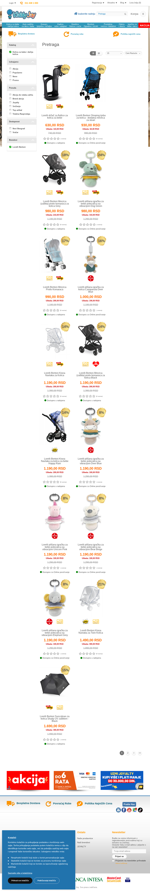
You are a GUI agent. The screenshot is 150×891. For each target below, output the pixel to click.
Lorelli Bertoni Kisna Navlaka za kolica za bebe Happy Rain (54, 461)
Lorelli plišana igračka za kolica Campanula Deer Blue (91, 289)
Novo (15, 76)
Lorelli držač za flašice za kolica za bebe (55, 116)
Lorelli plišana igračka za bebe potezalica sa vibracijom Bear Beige (91, 547)
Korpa (137, 13)
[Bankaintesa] (83, 879)
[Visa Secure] (127, 879)
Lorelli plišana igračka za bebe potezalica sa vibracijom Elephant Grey (55, 632)
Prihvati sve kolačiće (20, 881)
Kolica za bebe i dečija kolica (23, 53)
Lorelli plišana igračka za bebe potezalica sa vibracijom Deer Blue (91, 461)
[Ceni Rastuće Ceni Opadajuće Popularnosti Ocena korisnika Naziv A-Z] (133, 53)
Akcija (15, 69)
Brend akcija (18, 99)
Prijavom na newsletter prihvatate (130, 861)
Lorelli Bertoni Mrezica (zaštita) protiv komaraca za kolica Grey (54, 203)
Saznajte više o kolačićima (20, 873)
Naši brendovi (83, 842)
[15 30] (114, 53)
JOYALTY (81, 846)
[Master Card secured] (114, 879)
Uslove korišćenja (121, 863)
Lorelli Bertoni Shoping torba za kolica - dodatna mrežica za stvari (91, 117)
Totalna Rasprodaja (21, 114)
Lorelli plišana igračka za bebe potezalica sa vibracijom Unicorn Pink (55, 547)
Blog (122, 3)
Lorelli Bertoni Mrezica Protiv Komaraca (54, 288)
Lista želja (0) (135, 3)
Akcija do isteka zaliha (23, 95)
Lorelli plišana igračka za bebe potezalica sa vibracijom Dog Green (91, 203)
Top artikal (17, 110)
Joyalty (16, 102)
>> (140, 753)
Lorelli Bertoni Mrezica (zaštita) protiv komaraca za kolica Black (90, 375)
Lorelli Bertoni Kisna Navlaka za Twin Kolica (91, 631)
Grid (93, 53)
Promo (16, 80)
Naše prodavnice (85, 838)
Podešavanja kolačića (47, 881)
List (99, 53)
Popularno (17, 73)
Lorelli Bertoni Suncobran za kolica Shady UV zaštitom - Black (54, 718)
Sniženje (17, 106)
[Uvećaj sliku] (48, 107)
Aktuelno (111, 3)
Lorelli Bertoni (19, 147)
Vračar (15, 132)
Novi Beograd (19, 128)
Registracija (97, 3)
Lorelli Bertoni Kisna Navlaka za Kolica (54, 374)
